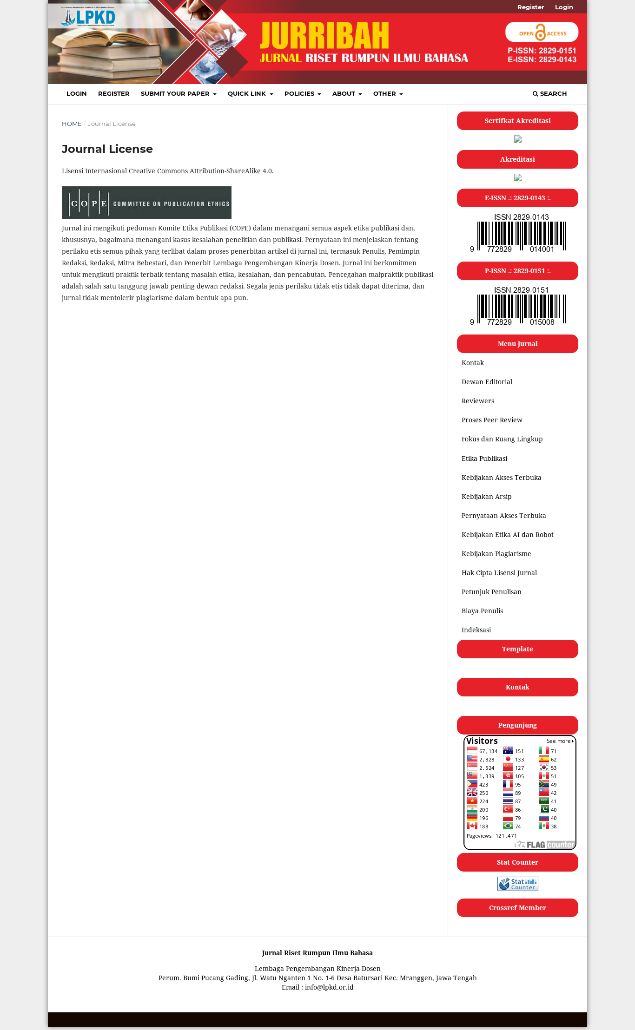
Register (114, 93)
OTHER (385, 93)
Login (76, 93)
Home (72, 123)
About (344, 93)
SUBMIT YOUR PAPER (176, 93)
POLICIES (300, 93)
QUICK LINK (248, 93)
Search (552, 93)
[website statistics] (517, 888)
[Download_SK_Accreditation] (518, 178)
